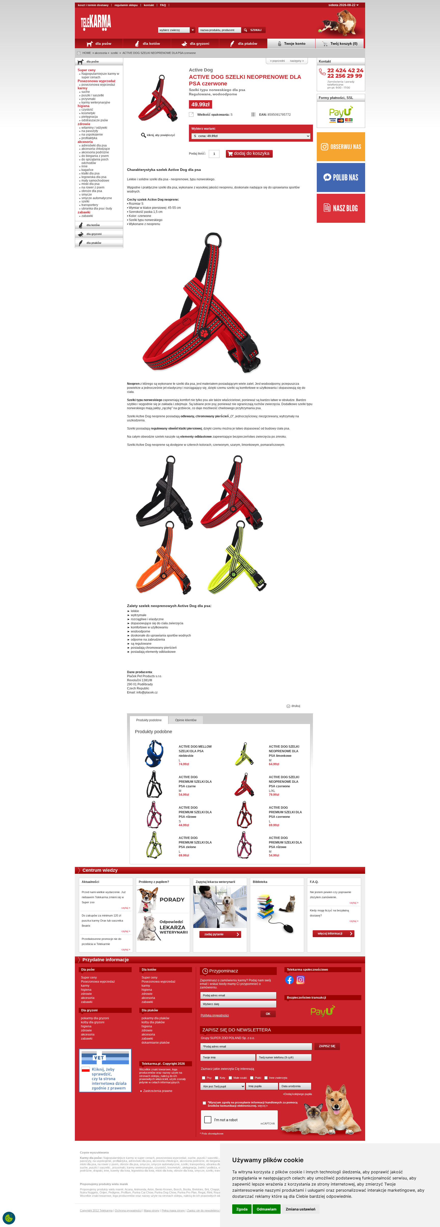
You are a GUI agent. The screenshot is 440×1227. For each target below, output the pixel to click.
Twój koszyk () (343, 43)
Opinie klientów (186, 720)
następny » (297, 60)
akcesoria (87, 998)
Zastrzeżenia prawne (157, 1091)
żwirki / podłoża (207, 1167)
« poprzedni (277, 60)
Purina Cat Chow (142, 1192)
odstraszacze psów (94, 120)
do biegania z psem (95, 156)
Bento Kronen (163, 1189)
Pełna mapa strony (173, 1210)
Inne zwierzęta (277, 1077)
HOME (86, 52)
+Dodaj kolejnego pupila (297, 1094)
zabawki (87, 216)
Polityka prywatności (215, 1015)
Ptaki (258, 1077)
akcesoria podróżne (95, 152)
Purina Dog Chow (165, 1192)
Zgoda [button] (242, 1209)
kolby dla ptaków (153, 1022)
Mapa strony (151, 1210)
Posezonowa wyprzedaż (98, 981)
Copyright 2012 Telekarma (96, 1210)
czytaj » (125, 907)
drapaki (97, 1170)
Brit (207, 1189)
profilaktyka (89, 138)
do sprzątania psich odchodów (94, 161)
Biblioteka (260, 882)
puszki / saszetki (92, 95)
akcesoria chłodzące (95, 149)
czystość (87, 109)
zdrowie (86, 994)
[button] (177, 30)
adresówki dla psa (94, 145)
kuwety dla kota (120, 1170)
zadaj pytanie (214, 934)
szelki (114, 52)
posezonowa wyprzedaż (98, 84)
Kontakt (325, 61)
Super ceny (89, 977)
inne (84, 166)
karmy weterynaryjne (95, 102)
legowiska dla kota (142, 1170)
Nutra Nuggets (89, 1192)
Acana (129, 1189)
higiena (86, 990)
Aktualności (90, 882)
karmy (85, 985)
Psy (209, 1077)
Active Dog (201, 69)
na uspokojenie (92, 134)
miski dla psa (90, 184)
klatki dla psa (90, 173)
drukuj (295, 706)
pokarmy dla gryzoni (95, 1018)
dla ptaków (247, 43)
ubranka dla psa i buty (96, 208)
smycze (86, 194)
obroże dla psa (91, 191)
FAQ (163, 5)
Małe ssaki (240, 1077)
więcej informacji (330, 933)
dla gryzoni (199, 43)
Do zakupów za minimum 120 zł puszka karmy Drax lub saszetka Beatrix (102, 920)
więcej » (263, 1105)
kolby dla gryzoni (92, 1022)
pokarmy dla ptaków (155, 1018)
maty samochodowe (95, 180)
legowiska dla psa (93, 177)
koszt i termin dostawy (93, 5)
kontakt (149, 5)
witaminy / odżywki (94, 127)
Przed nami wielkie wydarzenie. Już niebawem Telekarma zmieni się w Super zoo (104, 897)
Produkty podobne (149, 720)
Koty (222, 1077)
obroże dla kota (183, 1170)
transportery (89, 205)
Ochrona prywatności (128, 1210)
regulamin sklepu (126, 5)
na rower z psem (92, 187)
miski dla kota (164, 1170)
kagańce (87, 170)
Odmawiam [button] (267, 1209)
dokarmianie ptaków (156, 1042)
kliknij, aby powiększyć (160, 135)
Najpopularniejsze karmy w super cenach (100, 75)
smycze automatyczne (96, 198)
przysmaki (88, 99)
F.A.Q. (314, 882)
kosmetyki (88, 113)
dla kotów (151, 43)
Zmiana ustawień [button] (300, 1209)
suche (85, 92)
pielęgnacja (89, 117)
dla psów (102, 43)
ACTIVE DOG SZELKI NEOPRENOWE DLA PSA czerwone (159, 52)
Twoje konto (294, 43)
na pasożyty (89, 131)
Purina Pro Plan (187, 1192)
